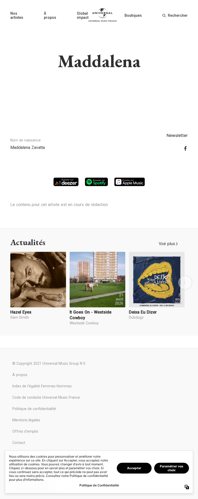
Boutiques (133, 15)
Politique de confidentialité (34, 409)
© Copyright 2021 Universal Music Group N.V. (49, 363)
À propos (50, 15)
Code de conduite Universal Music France (46, 397)
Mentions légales (26, 420)
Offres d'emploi (25, 431)
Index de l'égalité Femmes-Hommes (42, 386)
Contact (18, 443)
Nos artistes (16, 15)
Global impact (82, 15)
